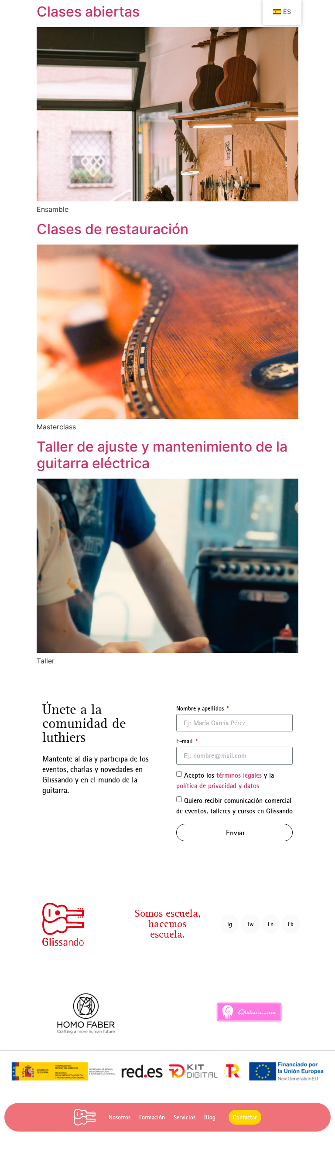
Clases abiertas (88, 11)
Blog (209, 1117)
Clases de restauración (112, 229)
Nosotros (119, 1117)
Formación (152, 1117)
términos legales (239, 774)
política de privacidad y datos (217, 785)
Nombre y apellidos (201, 708)
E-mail (185, 741)
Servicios (184, 1117)
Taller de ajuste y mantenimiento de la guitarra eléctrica (162, 455)
